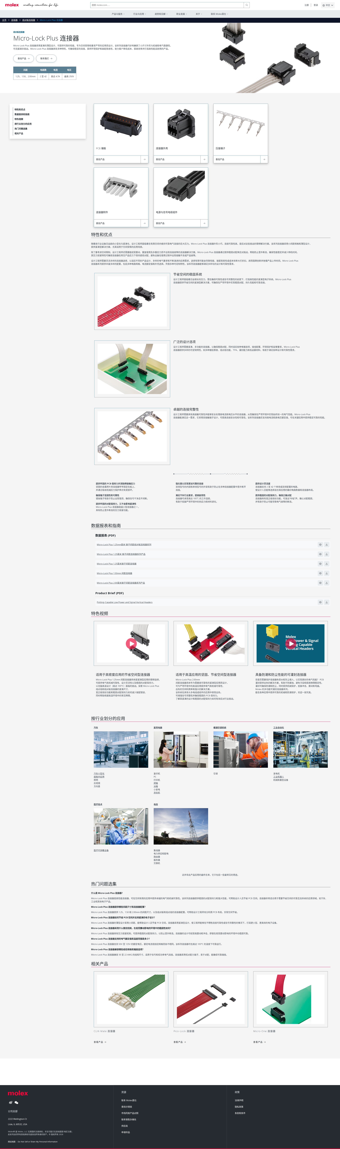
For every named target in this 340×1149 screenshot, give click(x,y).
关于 (198, 13)
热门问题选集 (21, 128)
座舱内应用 (99, 776)
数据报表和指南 (22, 114)
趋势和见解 (160, 13)
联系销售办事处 (128, 1119)
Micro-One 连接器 (264, 1031)
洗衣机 (157, 792)
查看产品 (98, 1042)
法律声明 (239, 1100)
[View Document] (320, 544)
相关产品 (19, 133)
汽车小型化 (99, 773)
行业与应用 (138, 13)
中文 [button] (328, 5)
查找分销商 (126, 1106)
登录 (316, 5)
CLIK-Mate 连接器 (104, 1031)
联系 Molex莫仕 (129, 1100)
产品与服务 (117, 13)
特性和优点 (20, 109)
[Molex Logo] (31, 5)
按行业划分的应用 (23, 123)
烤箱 (156, 783)
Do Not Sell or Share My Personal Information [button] (38, 1141)
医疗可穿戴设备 (101, 850)
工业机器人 (278, 776)
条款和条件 (240, 1113)
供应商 (124, 1125)
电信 (156, 804)
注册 (307, 5)
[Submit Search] (247, 5)
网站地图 (11, 1141)
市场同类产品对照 (129, 1113)
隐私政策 (239, 1106)
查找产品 (22, 58)
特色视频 (19, 119)
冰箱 (156, 786)
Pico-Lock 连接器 (184, 1031)
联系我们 (44, 58)
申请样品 (125, 1132)
